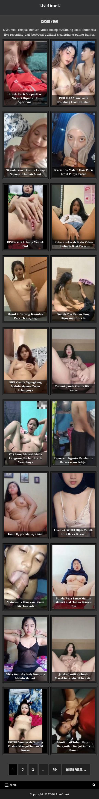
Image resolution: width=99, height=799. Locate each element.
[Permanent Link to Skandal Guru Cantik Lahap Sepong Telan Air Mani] (25, 145)
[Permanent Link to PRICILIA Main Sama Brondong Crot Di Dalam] (73, 73)
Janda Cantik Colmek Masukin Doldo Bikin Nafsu (73, 676)
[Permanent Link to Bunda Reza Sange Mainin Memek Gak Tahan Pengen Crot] (73, 577)
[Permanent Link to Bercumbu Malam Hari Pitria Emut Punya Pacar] (73, 145)
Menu (13, 785)
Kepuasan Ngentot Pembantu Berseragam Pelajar (73, 460)
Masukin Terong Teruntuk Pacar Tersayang (26, 316)
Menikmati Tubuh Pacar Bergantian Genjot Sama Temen (73, 746)
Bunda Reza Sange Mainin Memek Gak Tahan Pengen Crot (73, 602)
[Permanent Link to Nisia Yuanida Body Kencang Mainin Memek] (25, 649)
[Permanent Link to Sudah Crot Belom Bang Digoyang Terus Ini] (73, 289)
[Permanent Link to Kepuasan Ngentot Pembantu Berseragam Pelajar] (73, 433)
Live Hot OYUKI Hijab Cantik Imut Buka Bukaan (73, 532)
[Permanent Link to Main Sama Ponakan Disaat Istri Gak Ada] (25, 577)
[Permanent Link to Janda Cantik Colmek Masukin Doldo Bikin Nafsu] (73, 649)
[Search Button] (93, 785)
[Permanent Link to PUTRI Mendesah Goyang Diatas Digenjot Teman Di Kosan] (25, 721)
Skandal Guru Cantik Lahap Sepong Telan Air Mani (25, 172)
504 (55, 769)
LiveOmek (49, 6)
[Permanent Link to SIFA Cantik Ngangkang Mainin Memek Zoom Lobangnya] (25, 361)
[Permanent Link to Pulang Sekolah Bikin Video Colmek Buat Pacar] (73, 217)
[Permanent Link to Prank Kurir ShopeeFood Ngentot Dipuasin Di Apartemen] (25, 73)
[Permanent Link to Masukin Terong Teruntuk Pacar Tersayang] (25, 289)
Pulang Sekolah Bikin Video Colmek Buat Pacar (74, 244)
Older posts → (76, 769)
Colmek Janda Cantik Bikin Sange (73, 388)
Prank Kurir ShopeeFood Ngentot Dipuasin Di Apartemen (26, 98)
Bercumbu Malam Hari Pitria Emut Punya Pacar (73, 172)
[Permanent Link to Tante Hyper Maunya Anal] (25, 505)
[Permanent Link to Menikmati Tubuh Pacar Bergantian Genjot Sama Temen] (73, 721)
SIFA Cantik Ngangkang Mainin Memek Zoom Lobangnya (25, 386)
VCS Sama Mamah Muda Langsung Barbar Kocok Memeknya (25, 458)
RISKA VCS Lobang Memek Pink (25, 244)
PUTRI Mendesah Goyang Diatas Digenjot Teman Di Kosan (25, 746)
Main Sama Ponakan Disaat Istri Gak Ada (25, 604)
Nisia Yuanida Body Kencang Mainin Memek (25, 676)
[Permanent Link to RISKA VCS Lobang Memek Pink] (25, 217)
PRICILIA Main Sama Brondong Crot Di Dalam (73, 100)
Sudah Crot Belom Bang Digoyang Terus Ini (73, 316)
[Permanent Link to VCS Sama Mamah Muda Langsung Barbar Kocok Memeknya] (25, 433)
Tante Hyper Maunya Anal (25, 534)
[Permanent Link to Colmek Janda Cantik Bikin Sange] (73, 361)
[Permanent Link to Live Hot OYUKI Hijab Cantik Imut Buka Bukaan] (73, 505)
